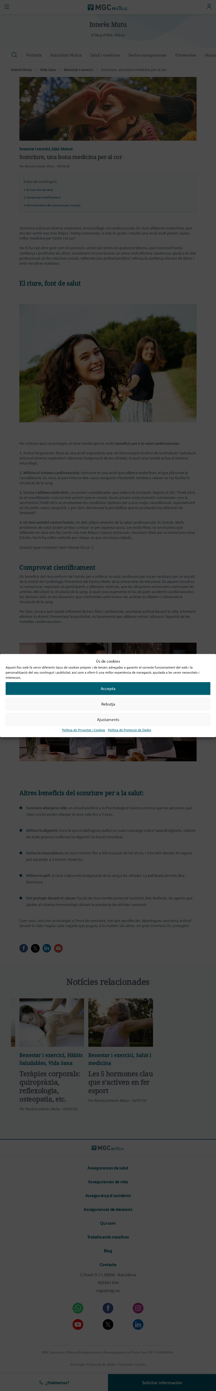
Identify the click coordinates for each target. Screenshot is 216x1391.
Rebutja (108, 704)
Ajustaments (108, 719)
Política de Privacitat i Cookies (83, 730)
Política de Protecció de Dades (129, 730)
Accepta (108, 688)
